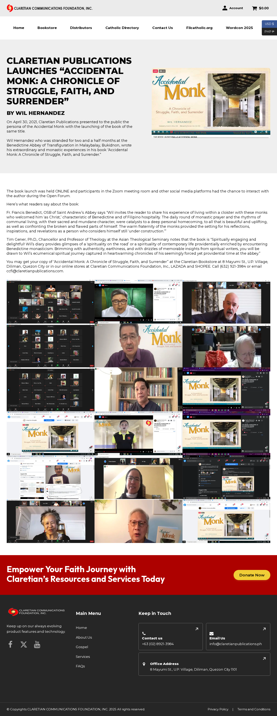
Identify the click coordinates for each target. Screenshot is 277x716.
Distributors (81, 28)
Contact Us (162, 28)
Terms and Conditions (253, 709)
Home (18, 28)
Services (83, 657)
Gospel (82, 647)
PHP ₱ (268, 31)
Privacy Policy (218, 709)
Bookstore (47, 28)
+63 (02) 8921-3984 (158, 644)
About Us (84, 637)
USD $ (269, 24)
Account (236, 8)
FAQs (80, 666)
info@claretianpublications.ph (235, 644)
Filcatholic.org (199, 28)
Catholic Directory (122, 28)
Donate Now (252, 575)
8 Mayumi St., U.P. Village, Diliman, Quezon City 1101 (193, 669)
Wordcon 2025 (239, 28)
